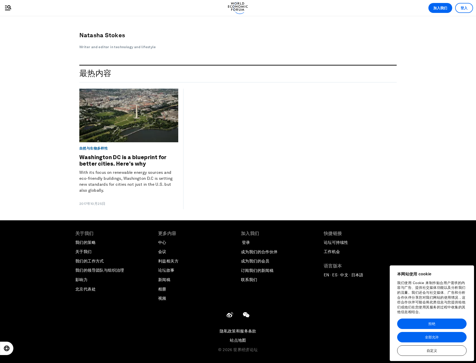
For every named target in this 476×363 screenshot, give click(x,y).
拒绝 (431, 324)
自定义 (432, 351)
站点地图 (238, 340)
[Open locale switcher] (6, 348)
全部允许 (432, 337)
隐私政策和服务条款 (238, 331)
